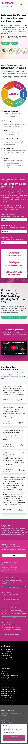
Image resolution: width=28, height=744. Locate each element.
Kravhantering (5, 673)
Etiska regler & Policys (7, 658)
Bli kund (14, 43)
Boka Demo (5, 43)
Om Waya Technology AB (8, 649)
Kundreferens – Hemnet (8, 689)
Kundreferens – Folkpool (8, 693)
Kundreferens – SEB (6, 698)
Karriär (3, 662)
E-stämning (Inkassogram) (8, 678)
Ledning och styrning (7, 653)
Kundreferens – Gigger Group (9, 691)
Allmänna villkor (5, 655)
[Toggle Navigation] (25, 4)
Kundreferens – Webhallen (8, 700)
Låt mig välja (11, 732)
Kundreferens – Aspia (7, 687)
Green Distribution (6, 680)
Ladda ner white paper (14, 317)
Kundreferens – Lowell (7, 695)
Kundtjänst (4, 660)
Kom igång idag (14, 587)
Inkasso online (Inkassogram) (9, 675)
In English (4, 664)
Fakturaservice (5, 671)
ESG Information (6, 651)
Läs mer (14, 555)
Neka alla (14, 739)
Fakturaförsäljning (9, 225)
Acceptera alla (14, 736)
